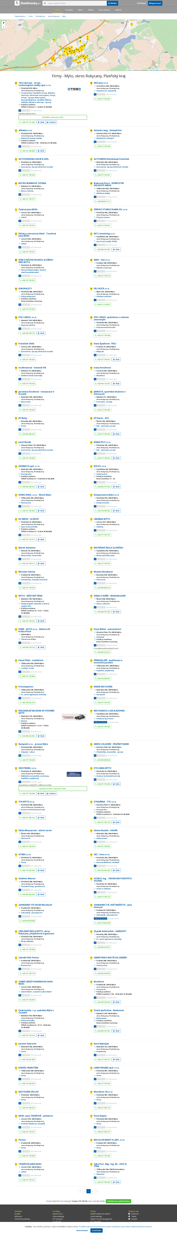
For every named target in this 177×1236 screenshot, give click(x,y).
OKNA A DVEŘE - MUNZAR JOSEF (110, 595)
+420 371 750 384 (28, 410)
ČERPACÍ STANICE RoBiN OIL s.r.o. (111, 209)
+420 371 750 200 (103, 99)
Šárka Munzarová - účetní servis (35, 830)
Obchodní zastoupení (39, 95)
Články (90, 10)
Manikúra (100, 375)
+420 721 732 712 (28, 539)
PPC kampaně (58, 1219)
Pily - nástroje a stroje (105, 426)
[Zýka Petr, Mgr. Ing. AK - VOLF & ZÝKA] (60, 47)
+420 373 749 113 (28, 563)
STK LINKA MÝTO (102, 768)
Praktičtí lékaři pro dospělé (33, 1124)
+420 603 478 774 (28, 333)
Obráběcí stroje (40, 93)
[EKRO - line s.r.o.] (84, 46)
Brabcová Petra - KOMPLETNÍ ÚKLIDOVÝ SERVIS (109, 184)
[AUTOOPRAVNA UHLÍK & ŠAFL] (72, 52)
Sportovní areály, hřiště (106, 241)
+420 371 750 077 (103, 1059)
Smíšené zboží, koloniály (31, 375)
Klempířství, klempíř (105, 138)
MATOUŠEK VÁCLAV (29, 1091)
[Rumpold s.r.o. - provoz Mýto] (45, 65)
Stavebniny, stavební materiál (34, 579)
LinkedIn (134, 1219)
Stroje (52, 95)
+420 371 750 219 (103, 276)
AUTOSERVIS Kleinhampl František (111, 159)
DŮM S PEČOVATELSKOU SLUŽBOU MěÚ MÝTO (36, 261)
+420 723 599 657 (103, 678)
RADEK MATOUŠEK (103, 686)
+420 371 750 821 (103, 225)
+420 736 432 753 (28, 702)
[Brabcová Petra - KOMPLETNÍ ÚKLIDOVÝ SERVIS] (69, 49)
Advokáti (100, 1174)
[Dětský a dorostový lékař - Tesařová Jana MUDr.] (78, 58)
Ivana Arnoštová (102, 367)
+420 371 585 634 (28, 1083)
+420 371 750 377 (28, 199)
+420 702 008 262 (103, 511)
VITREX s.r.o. (25, 854)
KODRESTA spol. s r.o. (29, 466)
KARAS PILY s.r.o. (102, 442)
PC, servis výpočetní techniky (33, 694)
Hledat (113, 3)
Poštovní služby (28, 1020)
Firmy (57, 10)
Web (42, 122)
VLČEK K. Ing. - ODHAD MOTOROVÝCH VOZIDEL (113, 879)
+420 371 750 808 (28, 676)
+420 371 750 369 (28, 949)
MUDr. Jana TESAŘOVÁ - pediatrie (36, 1115)
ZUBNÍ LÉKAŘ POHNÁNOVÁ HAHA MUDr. (36, 982)
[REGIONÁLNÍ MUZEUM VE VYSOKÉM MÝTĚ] (81, 50)
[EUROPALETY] (76, 50)
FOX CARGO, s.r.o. (28, 317)
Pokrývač (100, 637)
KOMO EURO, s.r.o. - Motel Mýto (35, 494)
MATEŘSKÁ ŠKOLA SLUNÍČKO (108, 547)
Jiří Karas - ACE (101, 418)
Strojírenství (26, 93)
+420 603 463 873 (103, 973)
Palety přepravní (28, 296)
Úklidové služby (103, 193)
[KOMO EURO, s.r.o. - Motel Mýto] (53, 40)
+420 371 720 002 (103, 458)
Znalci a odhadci (103, 889)
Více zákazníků (95, 1221)
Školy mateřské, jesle (105, 555)
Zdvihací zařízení (103, 296)
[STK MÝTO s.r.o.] (64, 52)
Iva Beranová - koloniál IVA (32, 367)
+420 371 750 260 (28, 760)
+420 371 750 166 (103, 146)
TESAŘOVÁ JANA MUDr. (30, 1164)
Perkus (22, 1139)
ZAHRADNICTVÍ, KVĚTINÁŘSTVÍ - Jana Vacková (113, 906)
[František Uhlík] (80, 63)
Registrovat (155, 3)
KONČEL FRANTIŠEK (28, 1067)
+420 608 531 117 (103, 201)
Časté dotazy (104, 10)
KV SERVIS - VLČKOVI (29, 519)
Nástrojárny (40, 97)
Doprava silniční (28, 325)
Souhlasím (96, 1230)
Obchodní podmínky (22, 1219)
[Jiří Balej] (76, 61)
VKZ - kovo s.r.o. (102, 854)
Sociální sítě (57, 1221)
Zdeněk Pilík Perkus (29, 957)
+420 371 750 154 (28, 1035)
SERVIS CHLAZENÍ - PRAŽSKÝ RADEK (111, 744)
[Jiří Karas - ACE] (67, 54)
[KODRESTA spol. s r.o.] (87, 56)
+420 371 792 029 (103, 1182)
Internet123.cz (58, 1214)
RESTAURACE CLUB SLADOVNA (109, 710)
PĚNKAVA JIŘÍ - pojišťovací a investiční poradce (108, 661)
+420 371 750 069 (28, 1156)
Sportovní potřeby (29, 527)
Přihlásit (142, 3)
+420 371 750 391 (103, 175)
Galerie (52, 122)
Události (118, 10)
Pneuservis (101, 989)
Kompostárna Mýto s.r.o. (106, 494)
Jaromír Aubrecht (27, 1043)
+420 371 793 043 (28, 846)
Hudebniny (101, 1051)
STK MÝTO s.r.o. (27, 801)
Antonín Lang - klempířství (108, 130)
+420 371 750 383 (103, 410)
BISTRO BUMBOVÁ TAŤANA (32, 183)
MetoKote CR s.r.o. (103, 1091)
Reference (18, 1216)
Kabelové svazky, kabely (31, 138)
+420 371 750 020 (28, 175)
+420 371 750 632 (103, 846)
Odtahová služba (28, 639)
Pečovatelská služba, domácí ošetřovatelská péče (33, 271)
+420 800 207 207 (103, 1031)
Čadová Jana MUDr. (28, 209)
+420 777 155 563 (28, 309)
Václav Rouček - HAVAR (105, 830)
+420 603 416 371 (103, 947)
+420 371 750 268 (103, 335)
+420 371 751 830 (28, 122)
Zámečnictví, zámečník (106, 91)
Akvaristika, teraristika (31, 555)
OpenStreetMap (155, 70)
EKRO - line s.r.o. (102, 259)
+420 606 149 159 (28, 647)
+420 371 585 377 (103, 1132)
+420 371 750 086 (28, 793)
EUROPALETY (25, 288)
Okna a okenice (103, 603)
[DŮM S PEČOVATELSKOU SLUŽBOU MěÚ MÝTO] (69, 52)
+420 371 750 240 (103, 1156)
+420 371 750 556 (103, 434)
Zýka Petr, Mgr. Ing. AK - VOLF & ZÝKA (110, 1165)
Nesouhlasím (82, 1230)
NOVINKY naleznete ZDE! (52, 117)
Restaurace (26, 503)
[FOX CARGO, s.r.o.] (78, 50)
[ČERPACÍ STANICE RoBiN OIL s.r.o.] (60, 56)
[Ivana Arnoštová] (78, 63)
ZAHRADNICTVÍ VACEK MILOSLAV (35, 904)
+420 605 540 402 (103, 249)
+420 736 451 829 (28, 1059)
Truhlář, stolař (27, 668)
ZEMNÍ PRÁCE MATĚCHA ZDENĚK (110, 957)
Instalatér (100, 694)
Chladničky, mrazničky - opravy (109, 752)
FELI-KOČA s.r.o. (101, 288)
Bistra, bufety (27, 191)
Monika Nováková (103, 571)
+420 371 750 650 (28, 1000)
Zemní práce (101, 474)
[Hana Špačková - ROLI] (81, 47)
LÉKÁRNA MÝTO (102, 519)
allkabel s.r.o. (25, 130)
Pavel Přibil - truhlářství (31, 660)
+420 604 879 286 (28, 921)
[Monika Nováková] (73, 61)
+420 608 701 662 (103, 612)
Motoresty (25, 402)
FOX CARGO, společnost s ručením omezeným (111, 318)
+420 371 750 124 (103, 897)
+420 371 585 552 (28, 1107)
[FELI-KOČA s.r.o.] (80, 42)
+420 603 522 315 (103, 652)
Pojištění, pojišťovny (105, 670)
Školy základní (27, 941)
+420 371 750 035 (28, 280)
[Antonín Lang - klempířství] (74, 53)
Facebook (135, 1214)
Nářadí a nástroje (104, 268)
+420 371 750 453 (103, 726)
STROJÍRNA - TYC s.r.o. (105, 801)
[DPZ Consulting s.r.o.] (71, 48)
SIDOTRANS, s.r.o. (27, 768)
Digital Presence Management (101, 1219)
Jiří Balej (23, 418)
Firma (23, 426)
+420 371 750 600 (28, 458)
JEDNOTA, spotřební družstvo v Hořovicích (110, 392)
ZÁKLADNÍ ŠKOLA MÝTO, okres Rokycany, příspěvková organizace (36, 932)
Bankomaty (101, 1018)
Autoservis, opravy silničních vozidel (37, 167)
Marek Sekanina (27, 547)
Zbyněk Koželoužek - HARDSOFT (110, 931)
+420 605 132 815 (103, 383)
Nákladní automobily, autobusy (35, 776)
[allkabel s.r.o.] (53, 59)
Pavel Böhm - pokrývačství (107, 629)
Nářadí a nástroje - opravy (40, 102)
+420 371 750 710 (103, 535)
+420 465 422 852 (28, 736)
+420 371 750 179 (28, 973)
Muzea (24, 721)
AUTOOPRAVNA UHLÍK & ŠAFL (34, 159)
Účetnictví (100, 579)
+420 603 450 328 (28, 894)
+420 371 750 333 (103, 563)
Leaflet (129, 70)
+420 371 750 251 (28, 252)
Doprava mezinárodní (105, 327)
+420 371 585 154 (103, 1107)
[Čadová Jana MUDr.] (81, 56)
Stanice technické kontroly (108, 776)
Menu (80, 10)
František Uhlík (26, 343)
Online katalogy (58, 1216)
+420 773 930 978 (103, 923)
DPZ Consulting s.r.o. (104, 233)
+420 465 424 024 (103, 1002)
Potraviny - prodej (104, 402)
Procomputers (26, 686)
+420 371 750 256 (103, 1083)
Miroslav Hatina (27, 571)
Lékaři (23, 217)
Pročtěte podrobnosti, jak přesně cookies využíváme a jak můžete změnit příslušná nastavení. (115, 1226)
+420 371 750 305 (28, 511)
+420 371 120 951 (103, 304)
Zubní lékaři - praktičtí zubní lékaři (36, 992)
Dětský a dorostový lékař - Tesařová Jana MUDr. (37, 234)
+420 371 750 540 (28, 587)
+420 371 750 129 (103, 822)
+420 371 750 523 (28, 621)
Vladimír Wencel (27, 878)
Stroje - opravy (27, 97)
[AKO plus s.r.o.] (89, 62)
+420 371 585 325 (28, 817)
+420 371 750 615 (103, 359)
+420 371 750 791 (28, 225)
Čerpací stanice (103, 217)
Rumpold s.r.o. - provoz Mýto (33, 744)
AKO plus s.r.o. (101, 82)
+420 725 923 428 (103, 870)
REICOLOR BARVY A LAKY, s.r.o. (109, 1139)
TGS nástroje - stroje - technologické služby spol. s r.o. (35, 84)
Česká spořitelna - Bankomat (109, 1010)
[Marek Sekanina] (131, 25)
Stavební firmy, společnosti (33, 886)
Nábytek (100, 351)
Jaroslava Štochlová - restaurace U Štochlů (36, 392)
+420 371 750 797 (103, 702)
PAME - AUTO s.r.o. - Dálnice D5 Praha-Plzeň (34, 630)
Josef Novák (25, 442)
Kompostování (102, 503)
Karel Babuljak (101, 1043)
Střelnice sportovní (104, 718)
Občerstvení (101, 838)
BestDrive (99, 981)
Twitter (133, 1216)
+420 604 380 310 (28, 434)
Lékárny (99, 527)
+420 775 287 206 (28, 870)
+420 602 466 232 (28, 487)
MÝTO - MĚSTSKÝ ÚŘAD (31, 595)
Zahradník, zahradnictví (31, 913)
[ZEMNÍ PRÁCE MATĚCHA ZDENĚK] (87, 40)
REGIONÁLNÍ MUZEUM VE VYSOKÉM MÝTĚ (36, 711)
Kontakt (17, 1214)
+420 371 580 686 (28, 151)
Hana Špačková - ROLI (105, 343)
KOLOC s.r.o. (100, 466)
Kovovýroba (26, 474)
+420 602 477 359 (103, 487)
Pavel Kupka (100, 1115)
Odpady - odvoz (28, 752)
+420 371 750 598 (103, 784)
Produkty (69, 10)
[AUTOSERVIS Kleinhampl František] (86, 58)
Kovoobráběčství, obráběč (32, 100)
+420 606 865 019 (103, 587)
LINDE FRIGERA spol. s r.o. (106, 1067)
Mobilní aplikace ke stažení (100, 1214)
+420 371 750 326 (28, 383)
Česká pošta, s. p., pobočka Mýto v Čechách (36, 1011)
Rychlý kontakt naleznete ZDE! (52, 788)
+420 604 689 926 (103, 760)
